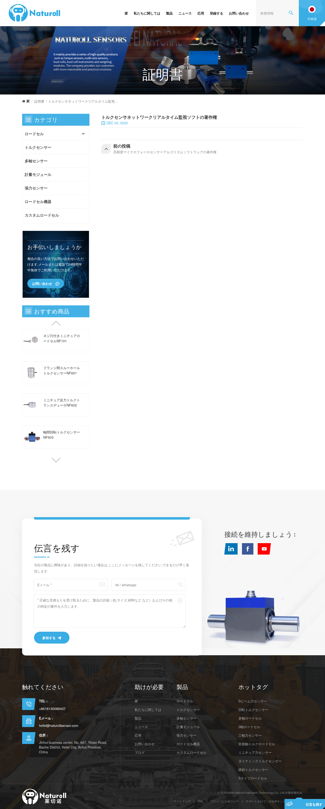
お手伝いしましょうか (54, 247)
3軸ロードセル (249, 726)
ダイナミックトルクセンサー (260, 761)
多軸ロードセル (250, 718)
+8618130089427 (52, 708)
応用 (200, 13)
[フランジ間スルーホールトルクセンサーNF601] (32, 372)
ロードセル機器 (38, 201)
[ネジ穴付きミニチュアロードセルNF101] (32, 340)
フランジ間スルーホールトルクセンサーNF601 (61, 370)
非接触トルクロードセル (256, 743)
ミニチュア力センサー (255, 752)
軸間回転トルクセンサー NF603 (61, 435)
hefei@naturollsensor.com (58, 725)
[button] (56, 460)
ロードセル (34, 133)
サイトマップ (182, 801)
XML (200, 801)
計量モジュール (38, 174)
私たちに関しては (147, 13)
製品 (169, 13)
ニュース (185, 13)
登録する (216, 13)
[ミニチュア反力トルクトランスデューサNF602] (32, 404)
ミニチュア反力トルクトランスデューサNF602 (61, 402)
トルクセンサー (38, 147)
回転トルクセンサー (253, 709)
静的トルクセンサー (253, 769)
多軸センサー (36, 161)
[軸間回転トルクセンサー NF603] (32, 437)
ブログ (140, 752)
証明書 (39, 101)
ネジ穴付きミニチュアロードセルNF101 (61, 338)
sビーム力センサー (252, 701)
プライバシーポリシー (224, 801)
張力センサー (36, 188)
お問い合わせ (239, 13)
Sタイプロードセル (252, 778)
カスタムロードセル (42, 215)
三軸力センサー (250, 735)
